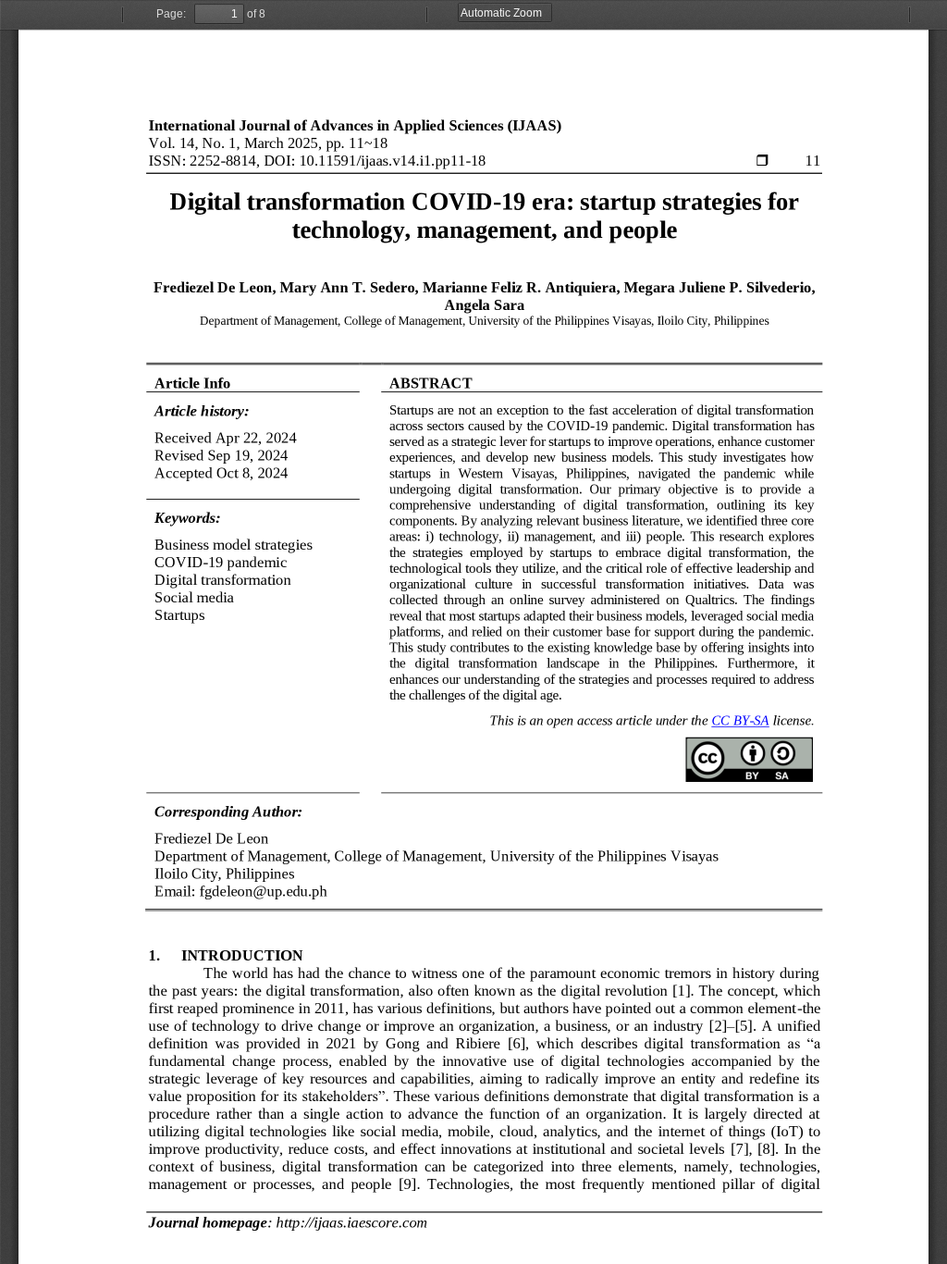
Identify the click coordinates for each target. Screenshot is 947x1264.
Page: (171, 13)
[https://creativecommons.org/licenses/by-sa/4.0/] (739, 720)
